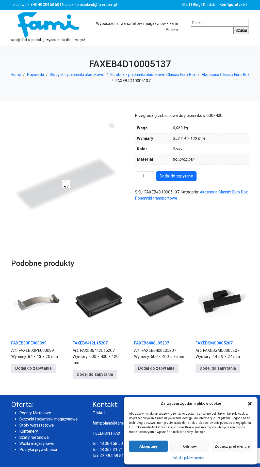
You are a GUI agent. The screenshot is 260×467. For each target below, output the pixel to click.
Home (15, 74)
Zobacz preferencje (232, 446)
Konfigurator (231, 5)
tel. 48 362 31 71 (107, 449)
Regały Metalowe (35, 413)
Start (186, 5)
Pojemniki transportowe (156, 198)
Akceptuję (148, 446)
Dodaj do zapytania (176, 176)
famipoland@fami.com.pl (96, 5)
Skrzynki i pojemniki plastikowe (77, 74)
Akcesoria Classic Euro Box (226, 74)
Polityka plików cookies (188, 458)
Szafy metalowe (34, 437)
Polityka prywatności (38, 449)
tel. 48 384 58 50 (107, 443)
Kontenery (28, 431)
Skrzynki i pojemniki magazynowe (48, 419)
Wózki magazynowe (36, 443)
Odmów (190, 446)
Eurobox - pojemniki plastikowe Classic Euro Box (153, 74)
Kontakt (210, 5)
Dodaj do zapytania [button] (33, 368)
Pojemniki (35, 74)
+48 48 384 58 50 (44, 5)
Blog (196, 5)
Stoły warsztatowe (36, 425)
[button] (249, 403)
